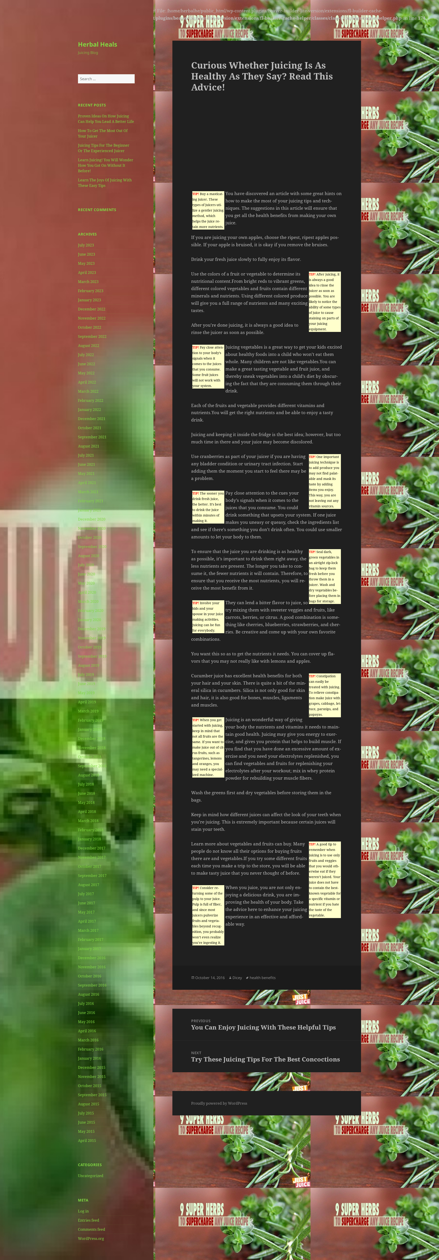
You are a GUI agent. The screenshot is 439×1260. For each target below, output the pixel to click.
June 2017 (86, 902)
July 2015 (86, 1113)
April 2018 (87, 811)
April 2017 (87, 921)
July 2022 (86, 354)
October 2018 (89, 756)
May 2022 (86, 373)
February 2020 (90, 610)
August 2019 (88, 665)
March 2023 (88, 281)
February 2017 (90, 939)
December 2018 (91, 738)
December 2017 (91, 848)
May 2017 (86, 912)
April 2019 (87, 701)
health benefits (263, 977)
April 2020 (87, 592)
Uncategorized (90, 1175)
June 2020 (86, 574)
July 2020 (86, 564)
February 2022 (90, 400)
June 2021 (86, 464)
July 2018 (86, 784)
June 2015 (86, 1122)
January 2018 (89, 839)
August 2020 (88, 555)
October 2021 (89, 427)
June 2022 (86, 363)
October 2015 (89, 1085)
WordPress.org (91, 1238)
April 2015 (87, 1140)
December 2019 (91, 628)
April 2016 (87, 1030)
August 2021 (88, 446)
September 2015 (92, 1094)
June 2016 (86, 1012)
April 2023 (87, 272)
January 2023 (89, 299)
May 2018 (86, 802)
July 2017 (86, 893)
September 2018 (92, 765)
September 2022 (92, 336)
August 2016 (88, 994)
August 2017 (88, 884)
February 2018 (90, 829)
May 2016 (86, 1021)
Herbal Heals (97, 44)
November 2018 (92, 747)
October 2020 (89, 537)
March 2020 (88, 601)
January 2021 (89, 510)
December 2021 (91, 418)
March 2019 (88, 711)
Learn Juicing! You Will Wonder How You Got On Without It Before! (105, 165)
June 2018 (86, 793)
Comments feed (91, 1229)
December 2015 (91, 1067)
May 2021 (86, 473)
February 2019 (90, 720)
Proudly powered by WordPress (219, 1103)
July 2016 (86, 1003)
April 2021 (87, 482)
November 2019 (92, 638)
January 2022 (89, 409)
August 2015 (88, 1103)
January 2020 (89, 619)
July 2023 (86, 245)
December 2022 (91, 309)
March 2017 (88, 930)
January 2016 (89, 1058)
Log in (83, 1211)
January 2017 (89, 948)
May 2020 (86, 583)
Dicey (237, 977)
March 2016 (88, 1040)
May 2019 (86, 692)
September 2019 (92, 656)
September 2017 (92, 875)
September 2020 (92, 546)
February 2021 (90, 500)
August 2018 (88, 775)
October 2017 (89, 866)
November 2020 (92, 528)
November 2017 (92, 857)
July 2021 (86, 455)
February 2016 (90, 1049)
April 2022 (87, 382)
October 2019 (89, 647)
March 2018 (88, 820)
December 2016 (91, 957)
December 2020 (91, 519)
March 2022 (88, 391)
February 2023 (90, 290)
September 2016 (92, 985)
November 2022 (92, 318)
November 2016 (92, 966)
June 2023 (86, 254)
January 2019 (89, 729)
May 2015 (86, 1131)
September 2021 (92, 436)
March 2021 (88, 491)
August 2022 (88, 345)
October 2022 (89, 327)
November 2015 (92, 1076)
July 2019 (86, 674)
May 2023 (86, 263)
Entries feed (88, 1220)
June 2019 (86, 683)
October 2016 (89, 976)
